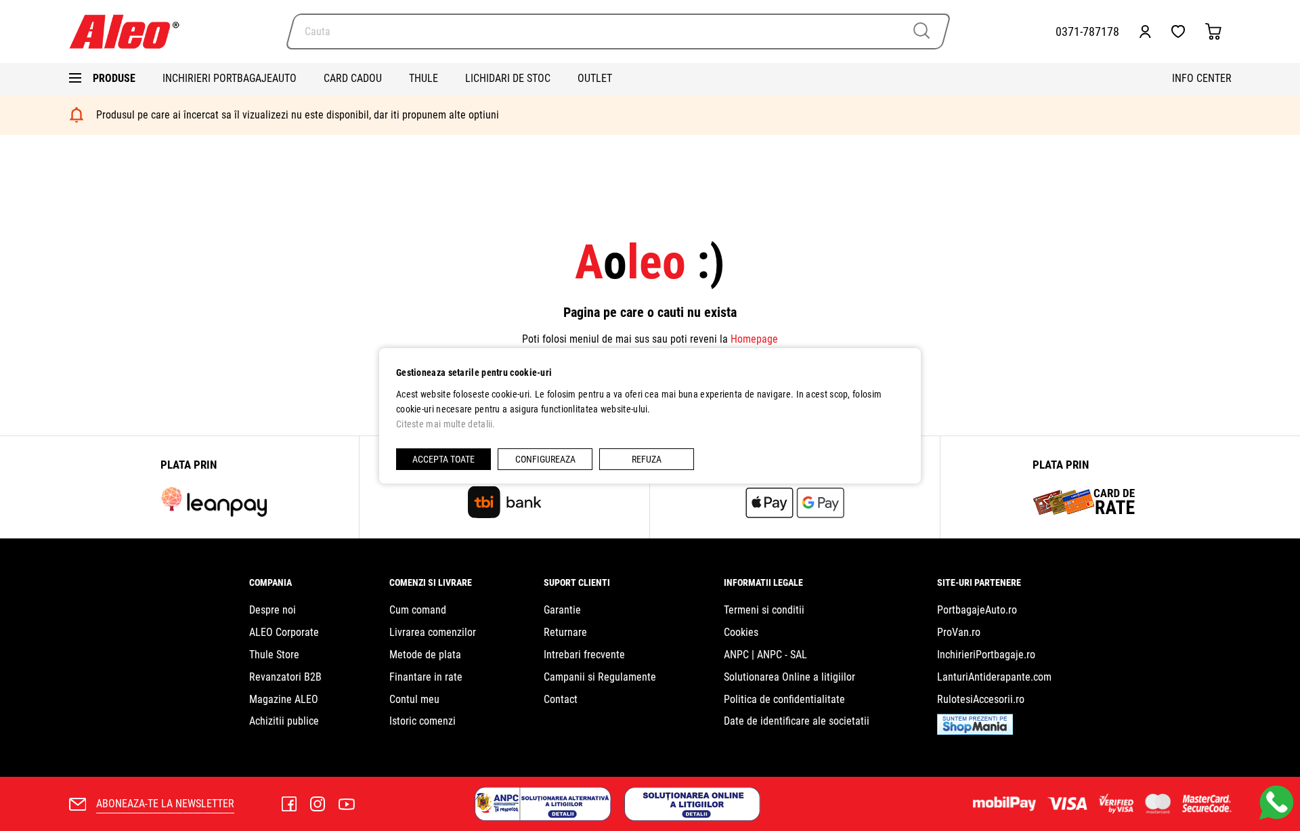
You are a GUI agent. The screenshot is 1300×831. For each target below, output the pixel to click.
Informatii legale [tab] (763, 582)
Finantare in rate (425, 676)
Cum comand (417, 609)
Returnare (565, 632)
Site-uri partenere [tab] (979, 582)
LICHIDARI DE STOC (507, 78)
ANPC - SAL (782, 654)
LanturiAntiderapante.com (994, 676)
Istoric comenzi (422, 721)
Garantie (562, 609)
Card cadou (353, 78)
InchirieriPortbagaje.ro (986, 654)
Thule (423, 78)
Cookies (741, 632)
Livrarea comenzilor (432, 632)
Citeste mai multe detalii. (446, 424)
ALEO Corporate (284, 632)
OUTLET (595, 78)
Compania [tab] (270, 582)
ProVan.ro (958, 632)
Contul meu (414, 699)
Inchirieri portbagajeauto (229, 78)
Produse (114, 78)
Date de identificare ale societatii (796, 721)
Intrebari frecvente (584, 654)
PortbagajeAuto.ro (977, 609)
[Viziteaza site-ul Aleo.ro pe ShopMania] (975, 731)
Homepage (754, 339)
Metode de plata (425, 654)
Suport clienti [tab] (577, 582)
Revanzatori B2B (285, 676)
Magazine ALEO (283, 699)
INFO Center (1202, 78)
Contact (561, 699)
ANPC (736, 654)
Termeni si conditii (764, 609)
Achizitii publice (284, 721)
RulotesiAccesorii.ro (980, 699)
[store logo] (130, 31)
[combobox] (618, 31)
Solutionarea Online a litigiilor (789, 676)
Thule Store (274, 654)
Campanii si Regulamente (600, 676)
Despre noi (272, 609)
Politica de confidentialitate (784, 699)
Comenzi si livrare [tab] (430, 582)
